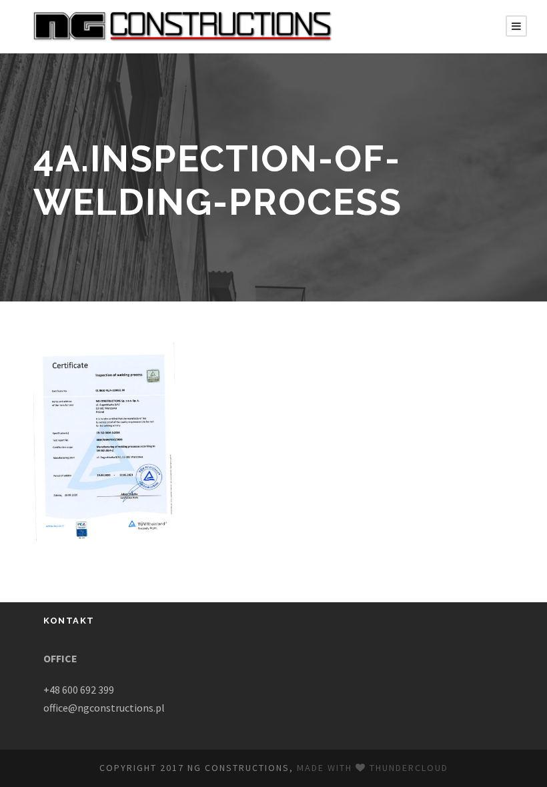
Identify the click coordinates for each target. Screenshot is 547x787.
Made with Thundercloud (372, 768)
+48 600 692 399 (78, 689)
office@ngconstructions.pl (104, 707)
